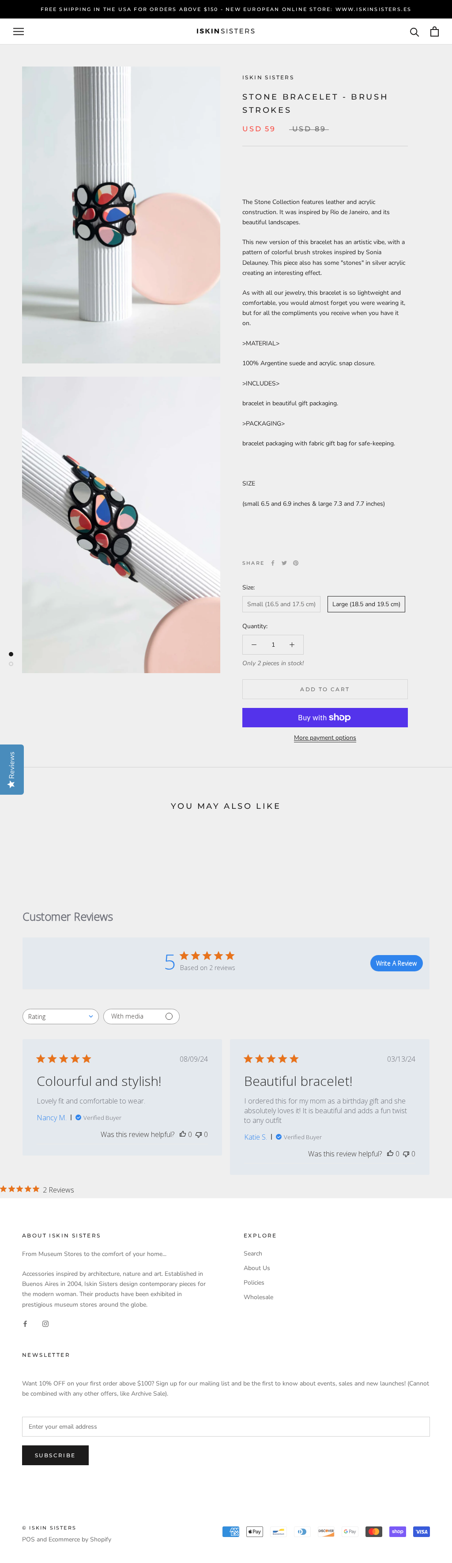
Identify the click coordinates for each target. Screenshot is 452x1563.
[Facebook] (272, 563)
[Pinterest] (295, 563)
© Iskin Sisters (49, 1528)
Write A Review (396, 963)
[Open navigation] (18, 31)
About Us (257, 1268)
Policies (254, 1282)
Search (253, 1253)
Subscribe (55, 1455)
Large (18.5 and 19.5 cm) (366, 604)
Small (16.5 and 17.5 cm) (281, 604)
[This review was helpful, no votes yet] (183, 1134)
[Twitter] (284, 563)
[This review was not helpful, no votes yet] (199, 1134)
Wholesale (258, 1297)
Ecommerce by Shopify (80, 1539)
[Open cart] (434, 31)
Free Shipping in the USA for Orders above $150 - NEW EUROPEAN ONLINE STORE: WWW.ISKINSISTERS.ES (226, 9)
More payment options (325, 737)
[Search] (414, 31)
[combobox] (61, 1016)
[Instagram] (45, 1324)
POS (28, 1539)
